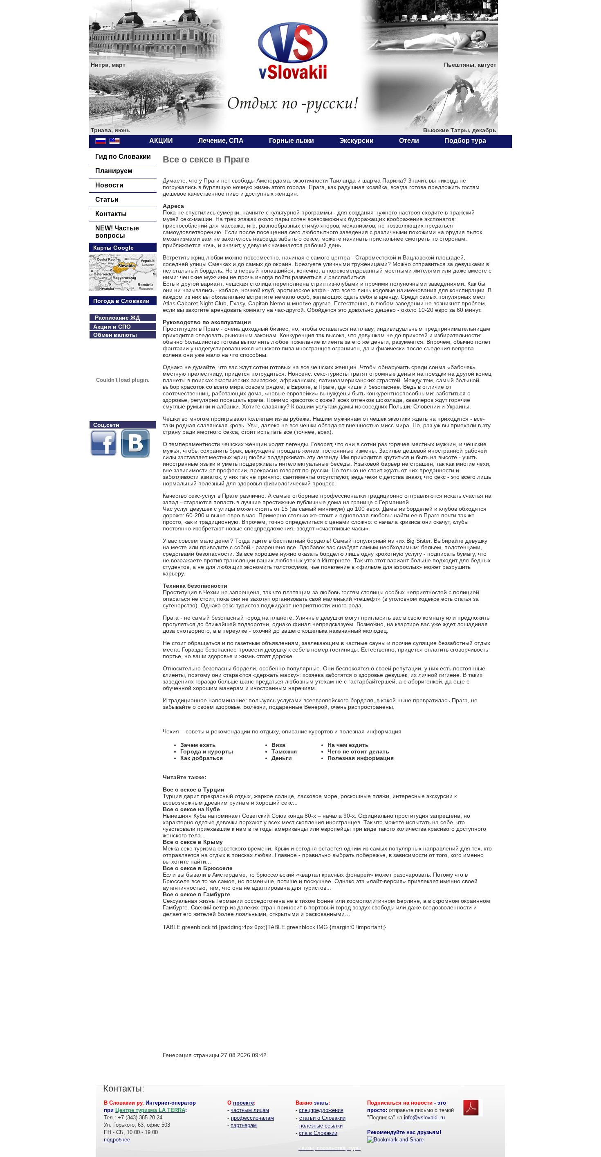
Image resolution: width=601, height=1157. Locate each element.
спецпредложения (321, 1110)
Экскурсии (356, 140)
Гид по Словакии (123, 156)
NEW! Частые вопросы (117, 232)
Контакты (111, 213)
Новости (109, 185)
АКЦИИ (161, 140)
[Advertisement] (231, 987)
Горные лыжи (291, 140)
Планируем (113, 170)
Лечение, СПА (221, 140)
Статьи (107, 199)
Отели (409, 140)
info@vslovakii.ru (424, 1117)
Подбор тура (465, 140)
